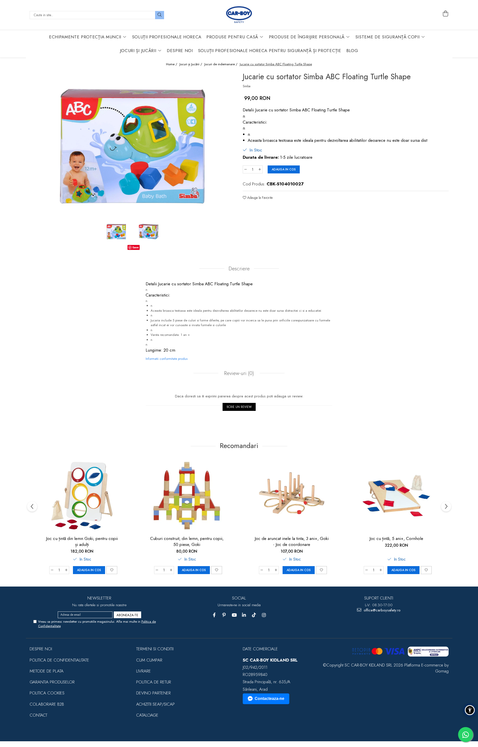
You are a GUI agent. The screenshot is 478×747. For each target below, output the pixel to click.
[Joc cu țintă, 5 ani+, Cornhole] (396, 495)
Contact (38, 715)
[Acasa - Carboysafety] (239, 15)
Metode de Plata (46, 671)
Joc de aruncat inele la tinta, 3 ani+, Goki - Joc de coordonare (292, 541)
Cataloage (147, 715)
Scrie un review (239, 407)
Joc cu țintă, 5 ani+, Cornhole (396, 538)
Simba (246, 86)
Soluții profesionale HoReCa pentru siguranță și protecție (269, 51)
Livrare (143, 671)
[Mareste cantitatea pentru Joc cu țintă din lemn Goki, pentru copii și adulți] (66, 570)
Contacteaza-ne (269, 698)
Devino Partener (153, 693)
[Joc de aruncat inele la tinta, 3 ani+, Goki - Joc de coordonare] (291, 495)
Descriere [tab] (239, 268)
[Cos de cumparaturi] (445, 13)
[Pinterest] (224, 615)
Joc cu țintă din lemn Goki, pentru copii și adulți (82, 541)
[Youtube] (234, 615)
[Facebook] (214, 615)
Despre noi (41, 649)
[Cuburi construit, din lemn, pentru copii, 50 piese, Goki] (186, 495)
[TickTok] (254, 615)
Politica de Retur (153, 682)
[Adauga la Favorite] (111, 570)
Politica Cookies (47, 693)
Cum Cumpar (149, 660)
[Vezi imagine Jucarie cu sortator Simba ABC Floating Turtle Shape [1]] (148, 231)
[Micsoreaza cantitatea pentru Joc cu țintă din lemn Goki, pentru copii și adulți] (52, 570)
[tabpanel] (133, 145)
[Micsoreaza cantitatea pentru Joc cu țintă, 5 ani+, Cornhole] (366, 570)
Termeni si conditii (155, 649)
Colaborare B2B (47, 704)
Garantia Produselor (52, 682)
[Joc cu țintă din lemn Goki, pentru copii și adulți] (82, 495)
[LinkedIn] (244, 615)
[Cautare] (159, 15)
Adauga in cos (284, 169)
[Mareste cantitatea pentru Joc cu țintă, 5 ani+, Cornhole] (381, 570)
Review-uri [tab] (238, 373)
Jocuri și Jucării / (191, 64)
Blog (352, 51)
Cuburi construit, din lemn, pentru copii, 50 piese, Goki (187, 541)
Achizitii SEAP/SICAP (155, 704)
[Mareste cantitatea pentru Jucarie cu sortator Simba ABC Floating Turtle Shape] (260, 169)
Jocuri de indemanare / (221, 64)
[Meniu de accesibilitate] (470, 710)
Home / (172, 64)
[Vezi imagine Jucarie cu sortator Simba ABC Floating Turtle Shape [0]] (116, 231)
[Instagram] (264, 615)
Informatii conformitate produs (166, 358)
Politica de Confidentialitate (59, 660)
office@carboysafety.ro (381, 610)
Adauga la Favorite (259, 197)
